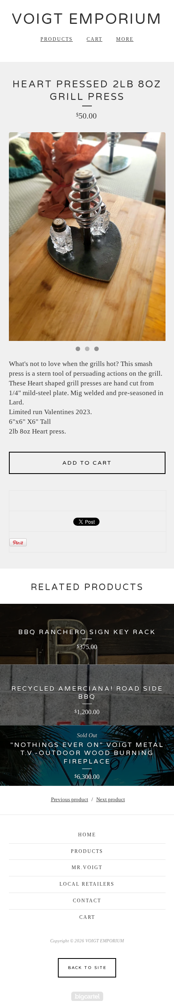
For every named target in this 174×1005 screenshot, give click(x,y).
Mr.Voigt (87, 867)
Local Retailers (87, 884)
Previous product (69, 799)
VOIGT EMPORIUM (87, 19)
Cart (94, 39)
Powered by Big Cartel (87, 996)
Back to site (87, 967)
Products (56, 39)
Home (87, 835)
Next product (110, 799)
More (125, 39)
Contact (87, 900)
